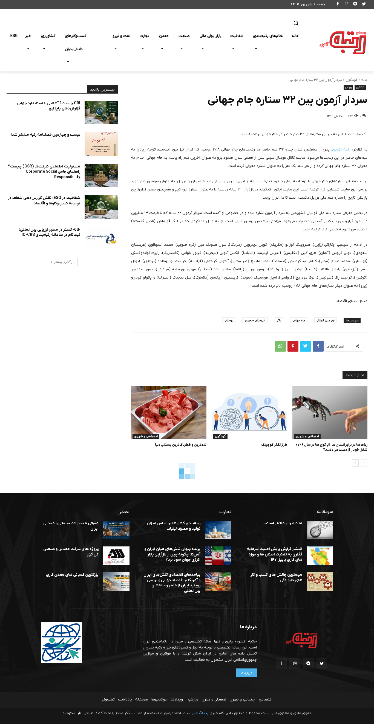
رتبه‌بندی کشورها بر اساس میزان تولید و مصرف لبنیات (173, 526)
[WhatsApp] (280, 346)
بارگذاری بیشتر (64, 262)
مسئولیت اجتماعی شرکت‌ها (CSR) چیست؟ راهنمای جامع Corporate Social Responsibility (44, 172)
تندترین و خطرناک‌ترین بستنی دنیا (180, 444)
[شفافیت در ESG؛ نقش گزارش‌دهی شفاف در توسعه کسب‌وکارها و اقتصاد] (101, 207)
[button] (296, 23)
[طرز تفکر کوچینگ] (249, 412)
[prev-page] (364, 463)
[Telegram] (355, 4)
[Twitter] (363, 4)
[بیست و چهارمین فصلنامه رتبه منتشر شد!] (101, 144)
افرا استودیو (72, 713)
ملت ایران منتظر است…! (281, 523)
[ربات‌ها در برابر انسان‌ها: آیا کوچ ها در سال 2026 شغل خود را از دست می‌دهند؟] (329, 412)
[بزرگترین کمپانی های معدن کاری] (116, 581)
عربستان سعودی (255, 320)
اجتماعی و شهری (307, 436)
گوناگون (352, 80)
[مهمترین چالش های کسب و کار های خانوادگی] (320, 581)
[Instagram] (346, 4)
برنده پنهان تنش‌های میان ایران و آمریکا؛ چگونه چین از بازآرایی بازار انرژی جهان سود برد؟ (172, 554)
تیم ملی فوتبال (326, 320)
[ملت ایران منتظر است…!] (320, 530)
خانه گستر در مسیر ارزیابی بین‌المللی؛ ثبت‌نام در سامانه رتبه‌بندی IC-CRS (49, 232)
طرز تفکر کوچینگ (274, 444)
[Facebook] (338, 4)
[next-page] (355, 463)
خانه (364, 80)
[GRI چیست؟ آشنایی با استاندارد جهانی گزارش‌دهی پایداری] (101, 112)
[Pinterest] (292, 346)
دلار (279, 320)
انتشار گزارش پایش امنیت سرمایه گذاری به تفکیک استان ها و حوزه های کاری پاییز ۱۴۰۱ (274, 554)
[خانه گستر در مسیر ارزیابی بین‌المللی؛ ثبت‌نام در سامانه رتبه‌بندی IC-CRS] (101, 239)
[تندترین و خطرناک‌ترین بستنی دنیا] (168, 412)
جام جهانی (298, 320)
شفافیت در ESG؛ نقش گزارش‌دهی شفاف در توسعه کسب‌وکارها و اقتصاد (44, 200)
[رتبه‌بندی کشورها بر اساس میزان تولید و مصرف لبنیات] (218, 530)
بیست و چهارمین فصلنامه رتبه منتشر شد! (45, 134)
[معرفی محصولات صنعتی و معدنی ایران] (116, 530)
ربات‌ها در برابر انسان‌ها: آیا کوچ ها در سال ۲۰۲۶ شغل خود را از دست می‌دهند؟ (331, 447)
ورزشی (348, 87)
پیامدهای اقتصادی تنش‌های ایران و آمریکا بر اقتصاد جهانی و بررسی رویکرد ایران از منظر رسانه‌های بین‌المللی (171, 582)
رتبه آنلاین (341, 149)
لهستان (229, 320)
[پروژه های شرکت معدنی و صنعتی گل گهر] (116, 555)
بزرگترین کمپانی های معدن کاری (72, 574)
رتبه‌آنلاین (200, 713)
